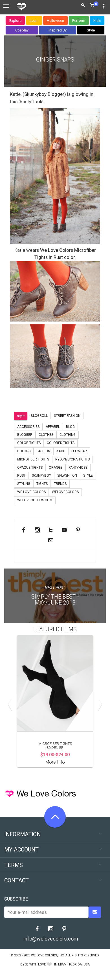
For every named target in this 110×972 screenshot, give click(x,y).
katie (60, 451)
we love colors (31, 492)
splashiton (67, 475)
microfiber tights (33, 459)
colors (23, 451)
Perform (78, 20)
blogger (24, 435)
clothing (68, 435)
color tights (29, 443)
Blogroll (39, 416)
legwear (79, 451)
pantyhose (78, 468)
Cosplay (21, 30)
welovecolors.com (34, 500)
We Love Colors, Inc (47, 955)
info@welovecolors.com (50, 939)
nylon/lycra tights (72, 459)
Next (99, 704)
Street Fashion (67, 416)
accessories (28, 427)
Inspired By (58, 30)
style (21, 416)
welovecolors (65, 492)
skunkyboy (41, 475)
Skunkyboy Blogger (44, 94)
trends (60, 484)
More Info (55, 762)
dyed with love (33, 964)
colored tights (60, 443)
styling (23, 484)
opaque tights (30, 468)
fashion (43, 451)
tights (42, 484)
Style (91, 30)
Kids (97, 20)
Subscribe (16, 899)
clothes (46, 435)
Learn (34, 20)
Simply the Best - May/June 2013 (55, 599)
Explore (15, 20)
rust (21, 475)
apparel (53, 427)
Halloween (55, 20)
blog (70, 427)
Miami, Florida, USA (74, 964)
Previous (11, 704)
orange (55, 468)
